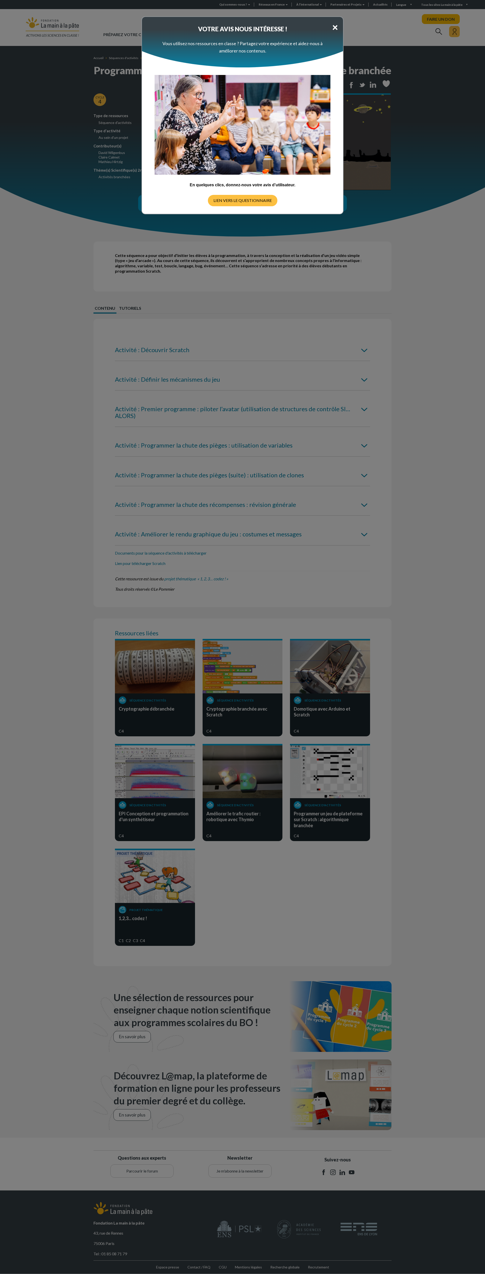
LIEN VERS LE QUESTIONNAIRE (242, 200)
